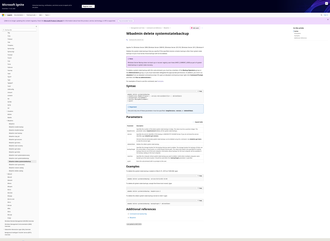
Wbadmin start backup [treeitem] (15, 133)
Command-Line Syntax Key (138, 214)
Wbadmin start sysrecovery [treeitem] (17, 164)
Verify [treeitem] (9, 105)
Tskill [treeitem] (9, 73)
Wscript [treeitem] (10, 215)
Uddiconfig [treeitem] (11, 89)
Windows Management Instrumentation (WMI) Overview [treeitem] (18, 225)
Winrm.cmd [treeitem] (11, 199)
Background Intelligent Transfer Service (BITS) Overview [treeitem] (18, 233)
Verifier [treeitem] (10, 102)
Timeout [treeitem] (10, 39)
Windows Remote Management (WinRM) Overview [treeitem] (19, 221)
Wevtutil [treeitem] (10, 180)
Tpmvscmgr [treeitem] (11, 48)
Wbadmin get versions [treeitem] (15, 139)
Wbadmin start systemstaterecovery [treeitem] (19, 155)
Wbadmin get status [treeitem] (15, 149)
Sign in (326, 15)
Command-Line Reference (154, 28)
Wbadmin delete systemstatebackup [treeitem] (20, 161)
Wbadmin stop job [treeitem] (14, 136)
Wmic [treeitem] (9, 211)
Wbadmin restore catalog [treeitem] (16, 167)
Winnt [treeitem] (9, 189)
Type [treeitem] (9, 80)
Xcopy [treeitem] (9, 218)
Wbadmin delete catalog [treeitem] (16, 171)
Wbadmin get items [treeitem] (14, 142)
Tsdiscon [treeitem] (10, 67)
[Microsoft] (3, 15)
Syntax (296, 31)
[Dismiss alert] (326, 3)
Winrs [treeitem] (9, 202)
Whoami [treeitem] (10, 186)
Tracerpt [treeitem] (10, 55)
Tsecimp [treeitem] (10, 70)
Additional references (300, 38)
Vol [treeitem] (8, 108)
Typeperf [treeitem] (10, 83)
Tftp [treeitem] (9, 33)
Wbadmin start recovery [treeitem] (16, 146)
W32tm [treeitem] (10, 114)
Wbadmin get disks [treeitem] (14, 152)
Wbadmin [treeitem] (12, 124)
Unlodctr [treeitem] (10, 95)
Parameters (297, 33)
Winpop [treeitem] (10, 196)
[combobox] (19, 29)
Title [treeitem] (9, 42)
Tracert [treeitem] (10, 58)
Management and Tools (138, 28)
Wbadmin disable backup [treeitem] (16, 130)
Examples (160, 81)
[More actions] (202, 28)
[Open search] (321, 15)
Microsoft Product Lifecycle (53, 21)
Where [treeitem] (9, 183)
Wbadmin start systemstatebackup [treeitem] (19, 158)
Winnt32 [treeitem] (10, 193)
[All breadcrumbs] (127, 28)
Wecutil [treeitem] (10, 177)
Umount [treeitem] (10, 92)
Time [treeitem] (9, 36)
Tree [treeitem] (9, 61)
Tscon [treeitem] (9, 64)
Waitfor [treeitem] (10, 117)
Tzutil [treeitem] (9, 86)
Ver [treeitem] (8, 98)
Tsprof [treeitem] (9, 77)
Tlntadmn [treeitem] (10, 45)
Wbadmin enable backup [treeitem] (16, 127)
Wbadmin (166, 28)
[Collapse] (36, 26)
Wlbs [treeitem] (9, 208)
